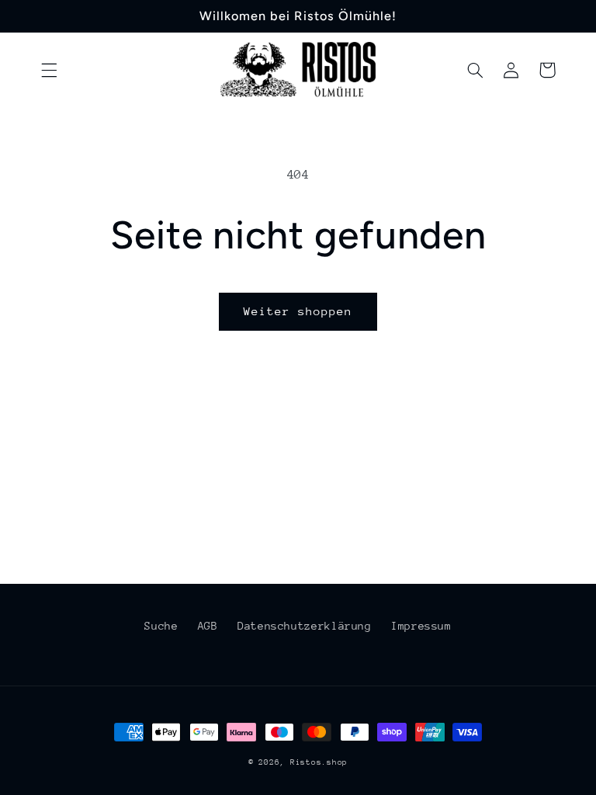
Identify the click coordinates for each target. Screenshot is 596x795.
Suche (161, 626)
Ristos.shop (319, 762)
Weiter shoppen (298, 311)
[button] (49, 70)
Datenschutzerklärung (304, 626)
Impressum (421, 626)
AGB (208, 626)
